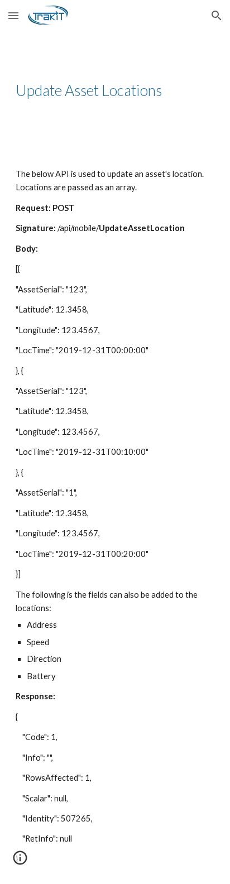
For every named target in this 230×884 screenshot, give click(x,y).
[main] (115, 90)
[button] (13, 15)
